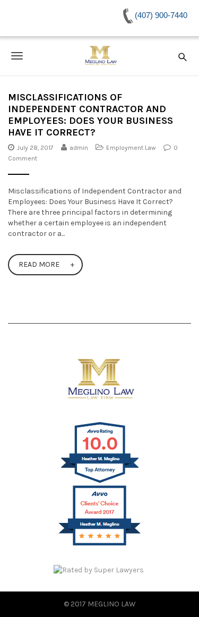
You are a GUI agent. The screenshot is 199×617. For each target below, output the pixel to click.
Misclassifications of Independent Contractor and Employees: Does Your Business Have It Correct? (90, 114)
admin (79, 147)
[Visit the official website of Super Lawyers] (99, 570)
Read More (39, 264)
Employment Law (131, 147)
